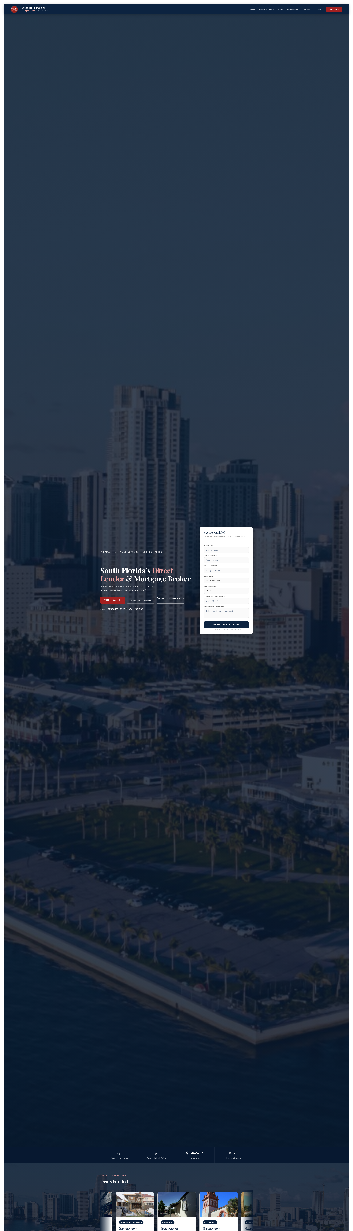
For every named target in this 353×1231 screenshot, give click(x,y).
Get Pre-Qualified (112, 600)
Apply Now (334, 9)
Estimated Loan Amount (215, 596)
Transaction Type (212, 586)
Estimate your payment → (170, 598)
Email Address (210, 566)
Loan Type (208, 576)
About (280, 9)
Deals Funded (293, 9)
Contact (319, 9)
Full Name (208, 545)
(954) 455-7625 (116, 609)
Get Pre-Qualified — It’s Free (226, 625)
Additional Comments (214, 606)
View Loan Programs (141, 600)
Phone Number (210, 556)
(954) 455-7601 (135, 609)
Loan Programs (266, 9)
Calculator (307, 9)
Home (252, 9)
